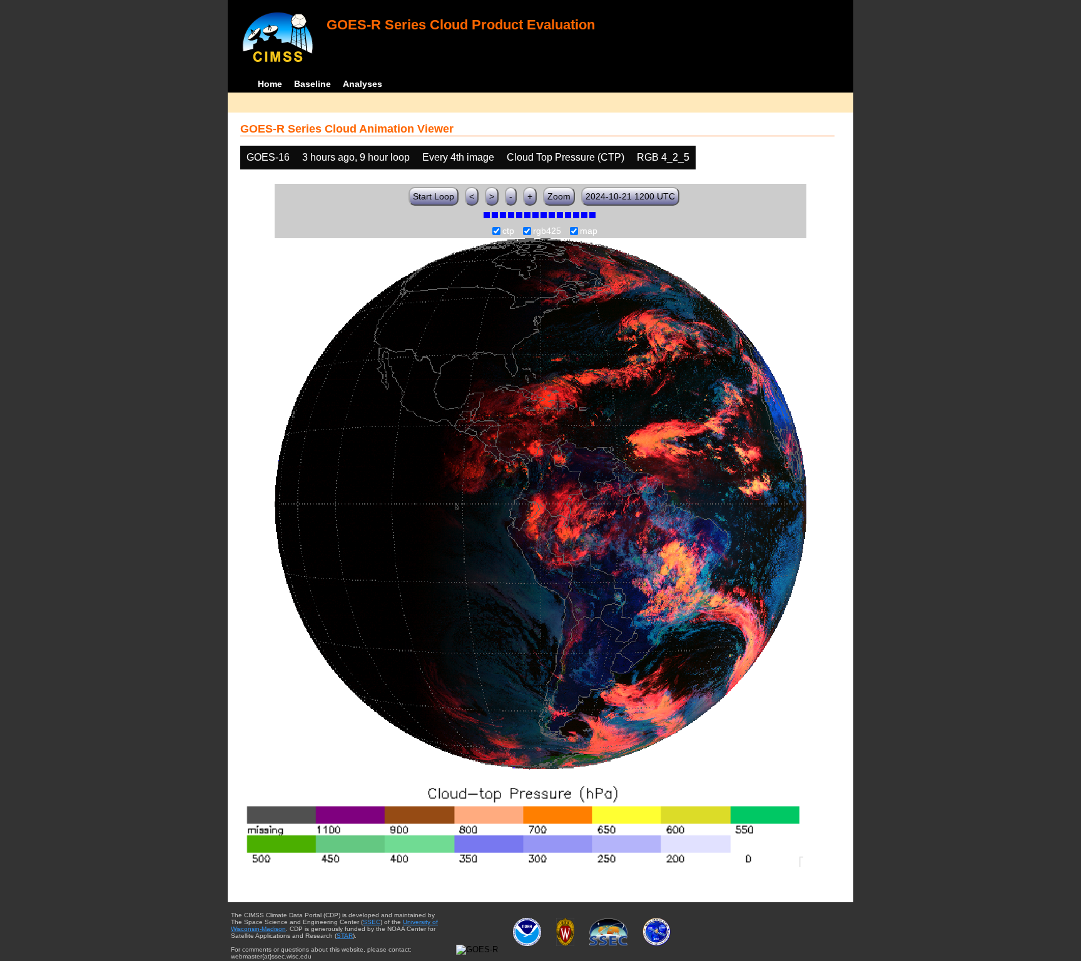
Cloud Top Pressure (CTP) (565, 157)
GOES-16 (268, 157)
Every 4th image (458, 157)
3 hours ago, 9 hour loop (356, 157)
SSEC (371, 921)
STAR (345, 935)
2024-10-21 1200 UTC (630, 196)
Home (270, 84)
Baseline (312, 84)
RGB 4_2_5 (663, 157)
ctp (508, 231)
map (588, 231)
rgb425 (547, 231)
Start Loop (433, 196)
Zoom (559, 196)
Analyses (362, 84)
